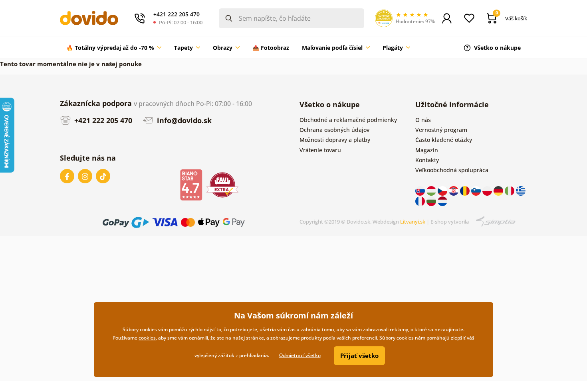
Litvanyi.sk (412, 221)
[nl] (442, 200)
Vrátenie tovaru (320, 150)
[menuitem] (114, 48)
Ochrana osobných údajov (334, 130)
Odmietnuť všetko (300, 355)
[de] (499, 190)
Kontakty (427, 160)
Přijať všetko (359, 355)
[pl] (488, 190)
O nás (423, 120)
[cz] (443, 190)
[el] (521, 190)
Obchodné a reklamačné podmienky (348, 120)
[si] (476, 190)
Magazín (426, 150)
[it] (510, 190)
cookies (147, 337)
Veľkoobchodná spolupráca (451, 170)
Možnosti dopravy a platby (334, 139)
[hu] (432, 190)
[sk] (420, 190)
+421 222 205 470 (102, 120)
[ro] (465, 190)
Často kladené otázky (443, 139)
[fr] (420, 200)
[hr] (454, 190)
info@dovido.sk (183, 120)
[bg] (432, 200)
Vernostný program (441, 130)
